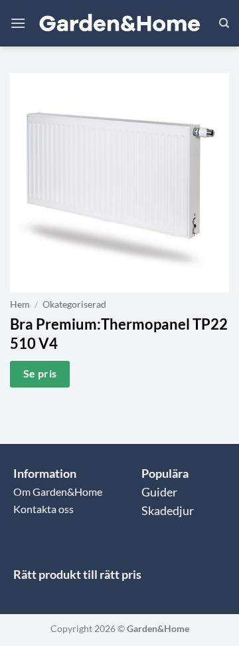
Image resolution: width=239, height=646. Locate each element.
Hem (20, 304)
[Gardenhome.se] (119, 23)
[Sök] (224, 23)
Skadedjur (167, 511)
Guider (159, 492)
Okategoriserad (74, 304)
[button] (18, 23)
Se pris (40, 373)
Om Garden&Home (57, 491)
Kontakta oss (43, 508)
